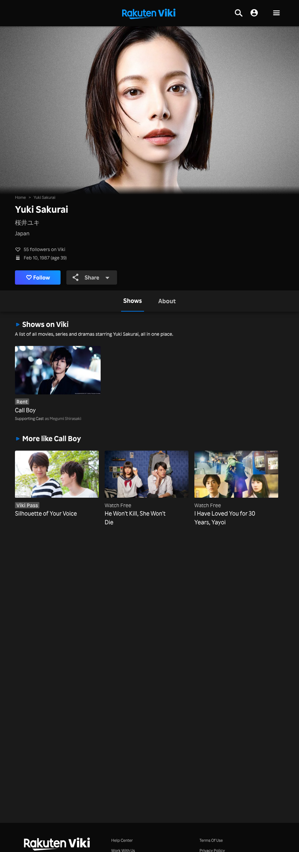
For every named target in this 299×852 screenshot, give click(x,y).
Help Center (122, 840)
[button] (276, 13)
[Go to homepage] (148, 13)
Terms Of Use (211, 840)
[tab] (132, 301)
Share (92, 277)
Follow (41, 277)
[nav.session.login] (254, 13)
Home (20, 197)
